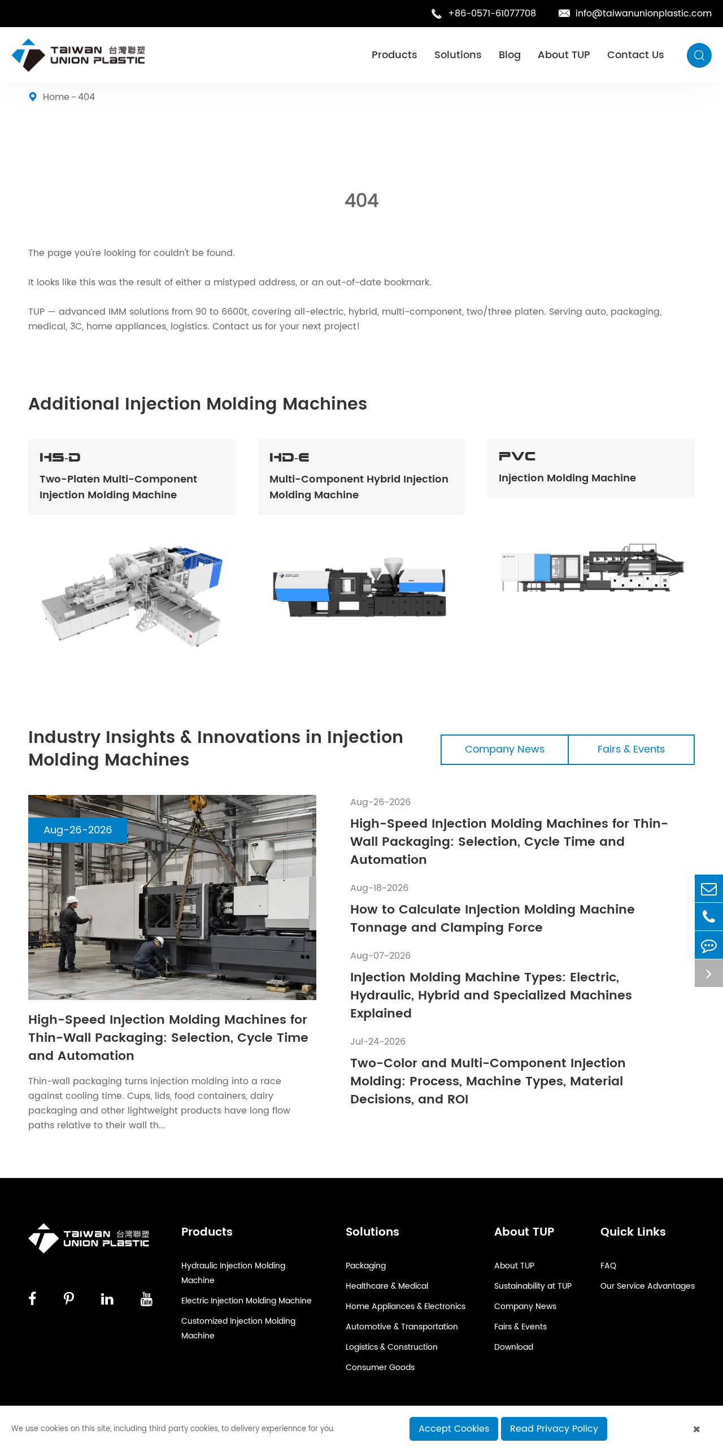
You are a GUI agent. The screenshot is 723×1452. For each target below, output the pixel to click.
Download (513, 1347)
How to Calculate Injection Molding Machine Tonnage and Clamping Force (492, 919)
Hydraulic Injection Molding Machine (233, 1273)
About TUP (564, 55)
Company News (505, 749)
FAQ (608, 1265)
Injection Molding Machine (567, 478)
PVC (517, 456)
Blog (510, 55)
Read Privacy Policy (554, 1428)
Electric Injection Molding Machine (246, 1300)
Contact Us (635, 55)
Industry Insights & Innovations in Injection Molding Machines (215, 749)
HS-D (60, 458)
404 (86, 97)
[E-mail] (709, 888)
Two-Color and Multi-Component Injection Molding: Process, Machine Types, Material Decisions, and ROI (488, 1082)
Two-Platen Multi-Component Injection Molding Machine (118, 487)
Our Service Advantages (647, 1286)
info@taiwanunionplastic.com (635, 13)
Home (56, 97)
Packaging (366, 1265)
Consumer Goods (380, 1367)
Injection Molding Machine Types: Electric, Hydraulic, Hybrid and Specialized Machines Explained (491, 996)
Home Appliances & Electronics (405, 1306)
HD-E (289, 458)
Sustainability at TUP (533, 1286)
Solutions (458, 55)
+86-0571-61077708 (483, 13)
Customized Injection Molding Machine (238, 1328)
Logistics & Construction (392, 1347)
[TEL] (709, 917)
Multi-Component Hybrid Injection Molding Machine (358, 487)
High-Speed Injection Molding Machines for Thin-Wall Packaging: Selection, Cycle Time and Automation (168, 1038)
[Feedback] (709, 945)
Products (394, 55)
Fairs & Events (631, 749)
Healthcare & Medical (387, 1286)
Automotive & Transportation (402, 1326)
